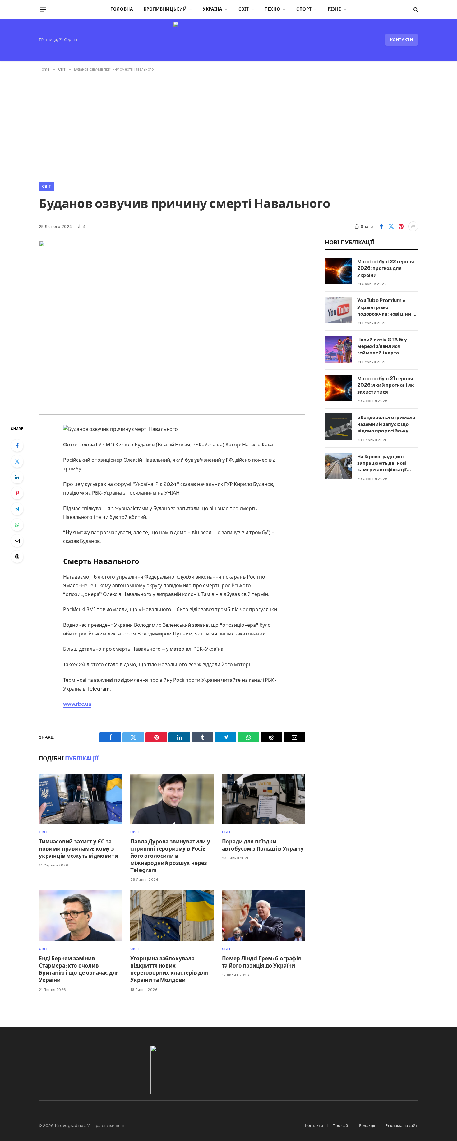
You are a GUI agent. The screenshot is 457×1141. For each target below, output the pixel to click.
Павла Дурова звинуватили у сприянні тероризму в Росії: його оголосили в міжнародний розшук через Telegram (170, 856)
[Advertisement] (228, 125)
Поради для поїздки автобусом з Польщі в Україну (263, 845)
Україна (212, 9)
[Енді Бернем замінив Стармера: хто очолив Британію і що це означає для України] (80, 915)
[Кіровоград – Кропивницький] (228, 40)
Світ (243, 9)
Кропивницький (165, 9)
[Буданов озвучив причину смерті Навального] (172, 328)
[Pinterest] (17, 493)
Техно (272, 9)
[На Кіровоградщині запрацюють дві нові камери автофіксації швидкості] (338, 466)
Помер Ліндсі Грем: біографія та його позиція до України (261, 962)
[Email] (17, 540)
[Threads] (17, 556)
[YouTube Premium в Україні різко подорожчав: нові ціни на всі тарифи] (338, 310)
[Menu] (43, 9)
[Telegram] (17, 509)
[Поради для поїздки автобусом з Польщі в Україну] (263, 799)
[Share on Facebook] (381, 226)
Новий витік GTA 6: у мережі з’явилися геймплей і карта (382, 346)
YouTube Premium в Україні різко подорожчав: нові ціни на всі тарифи (387, 307)
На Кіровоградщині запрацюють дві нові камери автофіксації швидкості (382, 463)
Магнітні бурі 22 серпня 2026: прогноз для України (385, 268)
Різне (334, 9)
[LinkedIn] (17, 477)
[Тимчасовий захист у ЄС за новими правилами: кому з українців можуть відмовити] (80, 799)
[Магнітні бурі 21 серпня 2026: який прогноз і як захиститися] (338, 388)
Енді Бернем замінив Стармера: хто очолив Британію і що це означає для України (79, 969)
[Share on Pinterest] (401, 226)
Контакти (401, 39)
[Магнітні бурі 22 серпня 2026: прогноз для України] (338, 271)
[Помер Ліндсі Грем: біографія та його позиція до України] (263, 915)
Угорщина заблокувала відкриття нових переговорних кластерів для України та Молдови (169, 969)
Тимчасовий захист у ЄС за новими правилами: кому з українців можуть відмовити (78, 848)
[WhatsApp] (17, 525)
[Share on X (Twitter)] (391, 226)
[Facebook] (17, 445)
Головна (121, 9)
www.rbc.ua (77, 704)
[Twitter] (17, 461)
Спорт (304, 9)
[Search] (415, 9)
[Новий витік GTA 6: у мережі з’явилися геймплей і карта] (338, 349)
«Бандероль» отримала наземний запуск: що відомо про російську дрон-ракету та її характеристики (386, 424)
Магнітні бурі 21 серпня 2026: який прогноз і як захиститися (385, 385)
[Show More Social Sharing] (413, 226)
